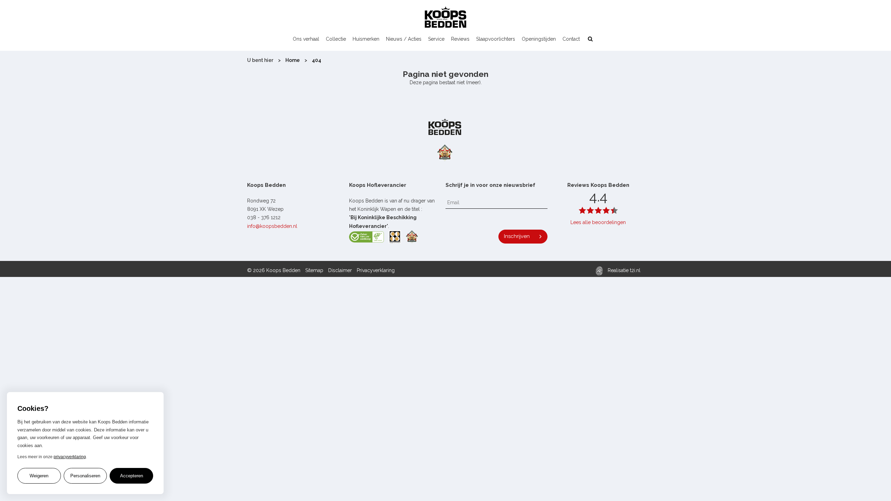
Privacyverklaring (376, 270)
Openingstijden (539, 39)
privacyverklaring (70, 456)
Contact (571, 39)
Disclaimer (340, 270)
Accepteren (131, 475)
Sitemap (314, 270)
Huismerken (366, 39)
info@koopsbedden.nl (272, 226)
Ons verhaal (306, 39)
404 (316, 60)
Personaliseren (85, 475)
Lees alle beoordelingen (598, 222)
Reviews (460, 39)
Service (436, 39)
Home (292, 60)
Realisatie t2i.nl (623, 270)
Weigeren (39, 475)
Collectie (336, 39)
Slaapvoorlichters (495, 39)
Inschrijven (517, 236)
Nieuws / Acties (403, 39)
